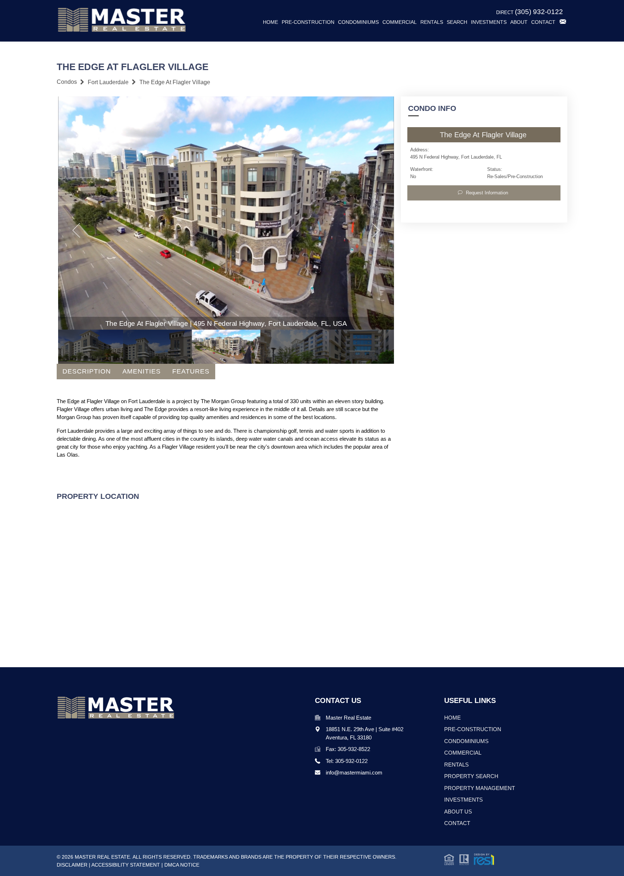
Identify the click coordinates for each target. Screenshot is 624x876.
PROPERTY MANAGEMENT (479, 788)
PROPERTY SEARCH (471, 776)
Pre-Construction (308, 22)
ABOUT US (458, 811)
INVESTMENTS (463, 800)
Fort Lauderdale (108, 82)
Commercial (399, 22)
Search (457, 22)
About (519, 22)
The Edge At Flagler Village (174, 82)
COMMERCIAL (462, 753)
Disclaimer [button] (72, 865)
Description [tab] (86, 371)
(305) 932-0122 (539, 12)
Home (270, 22)
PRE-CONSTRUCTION (472, 729)
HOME (452, 718)
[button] (469, 859)
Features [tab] (190, 371)
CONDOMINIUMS (466, 741)
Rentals (431, 22)
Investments (489, 22)
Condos (67, 82)
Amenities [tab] (141, 371)
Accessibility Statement (125, 865)
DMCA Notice (181, 865)
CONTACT (457, 823)
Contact (543, 22)
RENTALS (456, 764)
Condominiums (358, 22)
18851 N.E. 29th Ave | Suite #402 (364, 729)
